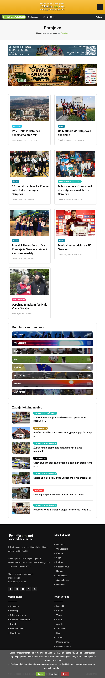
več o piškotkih (61, 664)
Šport (61, 135)
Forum (59, 629)
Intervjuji (14, 620)
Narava (59, 580)
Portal (13, 633)
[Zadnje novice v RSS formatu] (54, 17)
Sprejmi (40, 674)
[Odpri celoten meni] (100, 7)
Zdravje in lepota (18, 624)
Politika (59, 571)
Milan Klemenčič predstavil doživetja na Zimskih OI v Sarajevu (75, 199)
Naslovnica (41, 33)
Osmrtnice (15, 642)
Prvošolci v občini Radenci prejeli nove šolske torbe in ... (62, 518)
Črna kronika (62, 558)
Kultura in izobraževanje (69, 191)
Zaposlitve (61, 638)
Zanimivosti (61, 585)
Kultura (59, 562)
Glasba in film (19, 309)
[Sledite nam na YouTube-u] (48, 17)
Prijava (99, 17)
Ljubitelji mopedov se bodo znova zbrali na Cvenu (58, 503)
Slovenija (14, 615)
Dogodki (60, 615)
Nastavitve (53, 674)
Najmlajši (60, 594)
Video (59, 624)
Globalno (17, 135)
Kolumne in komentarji (20, 629)
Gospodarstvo (62, 576)
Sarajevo (65, 33)
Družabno (60, 553)
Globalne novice (17, 638)
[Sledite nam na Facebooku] (41, 17)
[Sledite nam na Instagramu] (44, 17)
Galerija (60, 620)
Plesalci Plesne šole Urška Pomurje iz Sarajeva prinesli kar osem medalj (29, 258)
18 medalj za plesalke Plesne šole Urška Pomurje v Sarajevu (30, 199)
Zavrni (65, 674)
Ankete (59, 633)
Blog (58, 642)
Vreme (59, 646)
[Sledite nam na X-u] (51, 17)
